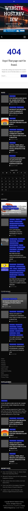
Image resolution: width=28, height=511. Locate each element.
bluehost (18, 219)
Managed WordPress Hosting (16, 223)
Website (3, 365)
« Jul (2, 194)
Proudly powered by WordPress (11, 505)
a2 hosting (12, 219)
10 (6, 181)
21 (20, 184)
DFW (11, 268)
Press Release (13, 249)
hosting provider (21, 268)
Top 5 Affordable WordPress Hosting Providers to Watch (15, 231)
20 (17, 184)
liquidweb (12, 330)
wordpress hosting (7, 206)
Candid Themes (20, 507)
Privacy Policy (5, 377)
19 (13, 184)
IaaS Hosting (13, 247)
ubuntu (18, 333)
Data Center (12, 96)
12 (13, 181)
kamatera (20, 328)
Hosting (4, 199)
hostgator (23, 219)
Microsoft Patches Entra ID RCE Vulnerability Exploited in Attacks (17, 111)
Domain (3, 360)
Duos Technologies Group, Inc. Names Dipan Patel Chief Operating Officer (18, 100)
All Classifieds (5, 375)
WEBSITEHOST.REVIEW (14, 13)
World (18, 251)
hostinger (19, 326)
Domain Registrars (14, 245)
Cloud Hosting (20, 107)
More (2, 373)
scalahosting (13, 333)
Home (2, 358)
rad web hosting (13, 225)
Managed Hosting (7, 208)
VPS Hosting (20, 249)
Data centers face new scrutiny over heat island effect (18, 122)
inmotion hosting (18, 221)
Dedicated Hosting (14, 243)
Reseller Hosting (13, 274)
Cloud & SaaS (13, 107)
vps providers (20, 335)
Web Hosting (15, 208)
